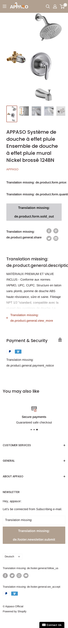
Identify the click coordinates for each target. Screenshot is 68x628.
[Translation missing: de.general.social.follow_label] (5, 575)
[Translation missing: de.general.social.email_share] (55, 238)
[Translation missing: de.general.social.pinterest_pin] (55, 231)
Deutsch (9, 556)
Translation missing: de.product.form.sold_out (34, 212)
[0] (62, 6)
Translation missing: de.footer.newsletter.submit (34, 535)
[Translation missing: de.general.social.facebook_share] (48, 231)
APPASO (12, 169)
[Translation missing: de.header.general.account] (55, 6)
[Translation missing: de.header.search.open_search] (48, 6)
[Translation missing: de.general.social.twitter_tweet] (48, 238)
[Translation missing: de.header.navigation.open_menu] (4, 6)
